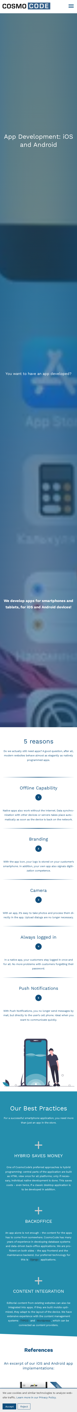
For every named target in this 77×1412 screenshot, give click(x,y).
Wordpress (43, 1320)
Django (34, 1259)
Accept (9, 1406)
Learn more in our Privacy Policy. (36, 1397)
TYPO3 (24, 1320)
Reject (24, 1406)
